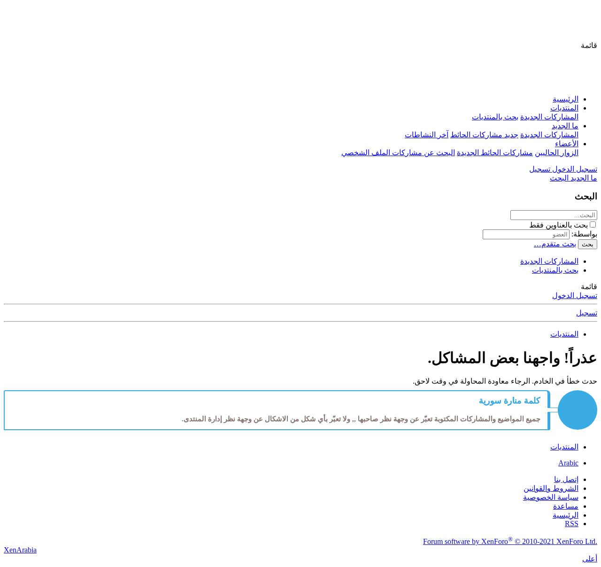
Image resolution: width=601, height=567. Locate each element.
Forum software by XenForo (510, 541)
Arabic (568, 463)
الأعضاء (566, 144)
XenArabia (20, 550)
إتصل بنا (566, 479)
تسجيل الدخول (574, 295)
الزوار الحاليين (556, 153)
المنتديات (564, 108)
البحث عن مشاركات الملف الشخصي (398, 153)
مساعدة (565, 506)
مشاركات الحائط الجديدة (495, 153)
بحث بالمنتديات (495, 117)
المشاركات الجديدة (549, 117)
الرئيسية (565, 99)
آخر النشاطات (426, 135)
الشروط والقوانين (551, 488)
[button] (589, 45)
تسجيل (586, 313)
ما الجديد (565, 126)
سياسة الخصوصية (550, 497)
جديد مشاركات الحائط (484, 135)
